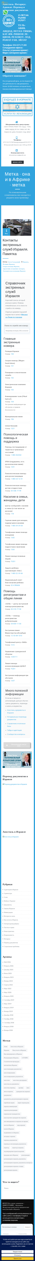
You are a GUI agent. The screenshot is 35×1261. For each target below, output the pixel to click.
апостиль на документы (11, 1084)
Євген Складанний (14, 262)
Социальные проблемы (11, 946)
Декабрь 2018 (8, 1015)
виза (28, 1088)
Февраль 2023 (8, 977)
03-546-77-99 (16, 491)
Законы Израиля (9, 908)
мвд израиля (21, 1125)
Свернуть (28, 1227)
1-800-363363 (16, 455)
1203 (13, 549)
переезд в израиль (18, 1147)
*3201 (13, 561)
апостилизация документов (12, 1069)
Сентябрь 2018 (9, 1023)
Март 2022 (7, 988)
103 (12, 390)
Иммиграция (8, 912)
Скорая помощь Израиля (11, 266)
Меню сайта (17, 162)
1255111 (14, 657)
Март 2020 (7, 992)
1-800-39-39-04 (17, 526)
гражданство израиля (23, 1091)
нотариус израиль (9, 1136)
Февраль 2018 (8, 1026)
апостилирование (9, 1073)
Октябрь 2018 (8, 1019)
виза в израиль (8, 1091)
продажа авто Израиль (11, 1155)
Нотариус (7, 939)
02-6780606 (15, 585)
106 (12, 419)
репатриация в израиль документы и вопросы (18, 1162)
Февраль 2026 (8, 966)
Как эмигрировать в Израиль (13, 1054)
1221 (13, 428)
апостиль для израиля (20, 1080)
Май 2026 (7, 962)
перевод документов (10, 1140)
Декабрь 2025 (8, 969)
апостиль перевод (9, 1088)
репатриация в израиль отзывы (13, 1166)
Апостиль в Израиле (17, 1046)
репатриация (25, 1155)
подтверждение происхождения (14, 1151)
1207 (13, 681)
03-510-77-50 (16, 609)
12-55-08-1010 (16, 636)
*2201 (13, 669)
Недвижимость (9, 935)
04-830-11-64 (16, 624)
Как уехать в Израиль (11, 920)
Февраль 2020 (8, 996)
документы (7, 1095)
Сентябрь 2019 (9, 1000)
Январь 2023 (8, 981)
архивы (21, 1088)
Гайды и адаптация (14, 730)
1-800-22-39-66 (17, 573)
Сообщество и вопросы (16, 734)
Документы (8, 905)
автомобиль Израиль (10, 1065)
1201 (13, 467)
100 (12, 354)
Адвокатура (8, 893)
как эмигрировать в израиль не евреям (16, 1121)
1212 (13, 645)
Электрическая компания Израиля (14, 271)
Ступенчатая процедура (11, 1061)
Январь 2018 (8, 1030)
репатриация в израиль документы (15, 1159)
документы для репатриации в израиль (16, 1099)
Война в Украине (9, 901)
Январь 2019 (8, 1011)
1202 (13, 538)
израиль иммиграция (10, 1106)
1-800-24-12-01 (17, 479)
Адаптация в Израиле (11, 889)
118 (12, 514)
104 (12, 402)
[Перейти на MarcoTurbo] (4, 3)
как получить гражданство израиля (15, 1118)
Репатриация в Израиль (11, 1058)
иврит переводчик (23, 1103)
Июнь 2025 (8, 973)
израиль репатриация (10, 1110)
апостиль (7, 1080)
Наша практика (9, 931)
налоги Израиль (9, 1129)
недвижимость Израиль (11, 1132)
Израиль (25, 262)
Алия (5, 897)
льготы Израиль (9, 1125)
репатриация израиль (10, 1170)
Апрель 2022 (8, 985)
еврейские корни (9, 1103)
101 (12, 366)
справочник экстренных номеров (13, 269)
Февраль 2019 (8, 1007)
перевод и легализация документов (15, 1144)
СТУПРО (25, 1058)
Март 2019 (7, 1004)
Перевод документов (11, 942)
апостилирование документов (13, 1076)
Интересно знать (9, 916)
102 (12, 378)
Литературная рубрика (11, 924)
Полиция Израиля (8, 264)
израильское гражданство (12, 1114)
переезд (6, 1147)
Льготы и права (9, 927)
